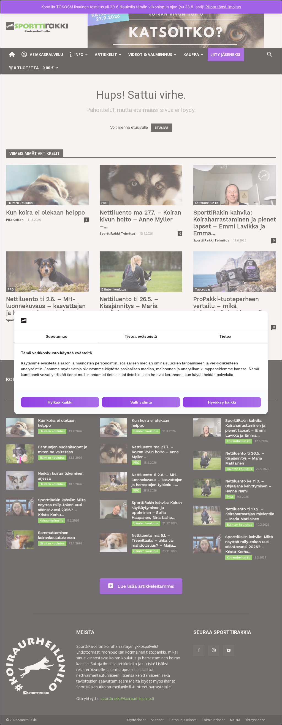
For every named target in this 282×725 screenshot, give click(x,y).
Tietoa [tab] (225, 336)
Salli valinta (141, 402)
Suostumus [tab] (56, 336)
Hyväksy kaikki (222, 402)
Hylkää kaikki (60, 402)
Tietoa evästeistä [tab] (141, 336)
